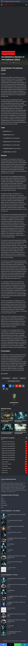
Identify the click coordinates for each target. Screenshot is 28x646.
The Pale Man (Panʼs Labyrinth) (14, 532)
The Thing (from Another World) (15, 561)
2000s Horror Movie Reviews (8, 450)
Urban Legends (5, 461)
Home (2, 498)
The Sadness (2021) (14, 381)
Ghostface (10, 549)
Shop (2, 507)
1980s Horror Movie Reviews (8, 457)
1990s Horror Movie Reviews (8, 448)
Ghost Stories (5, 470)
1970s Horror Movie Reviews (8, 459)
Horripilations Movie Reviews (8, 54)
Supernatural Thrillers (6, 468)
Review (15, 378)
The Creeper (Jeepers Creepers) (15, 520)
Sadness (23, 378)
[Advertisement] (14, 21)
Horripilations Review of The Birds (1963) (20, 433)
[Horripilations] (8, 5)
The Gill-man (11, 625)
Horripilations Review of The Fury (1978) (7, 421)
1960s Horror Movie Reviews (8, 452)
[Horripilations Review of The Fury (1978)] (7, 415)
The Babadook (11, 544)
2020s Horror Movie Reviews (8, 51)
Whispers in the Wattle (8, 1)
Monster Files (5, 472)
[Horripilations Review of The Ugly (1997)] (21, 415)
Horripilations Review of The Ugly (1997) (20, 421)
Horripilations (5, 62)
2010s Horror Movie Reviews (8, 446)
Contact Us (3, 503)
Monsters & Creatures (6, 464)
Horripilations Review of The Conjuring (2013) (7, 433)
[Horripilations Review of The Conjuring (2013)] (7, 427)
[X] (7, 386)
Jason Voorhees (12, 567)
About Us (3, 500)
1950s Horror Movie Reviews (8, 455)
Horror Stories (5, 466)
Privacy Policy (4, 505)
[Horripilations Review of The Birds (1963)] (21, 427)
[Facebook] (3, 386)
